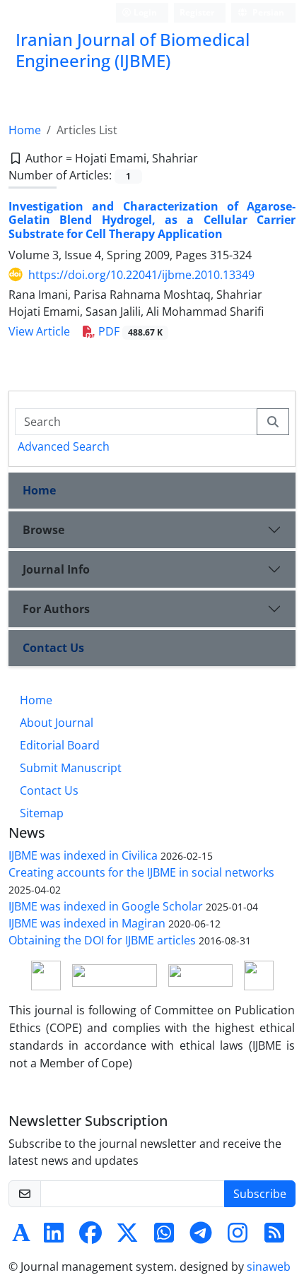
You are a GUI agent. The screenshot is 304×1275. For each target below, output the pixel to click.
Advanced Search (64, 446)
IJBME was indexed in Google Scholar (105, 906)
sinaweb (269, 1266)
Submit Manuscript (71, 768)
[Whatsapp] (164, 1237)
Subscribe (259, 1194)
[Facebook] (90, 1237)
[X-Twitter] (127, 1237)
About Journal (56, 722)
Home (24, 130)
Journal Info (56, 569)
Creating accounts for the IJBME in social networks (141, 872)
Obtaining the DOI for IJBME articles (102, 940)
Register (197, 12)
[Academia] (21, 1237)
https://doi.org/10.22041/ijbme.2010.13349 (141, 275)
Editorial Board (60, 745)
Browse (43, 530)
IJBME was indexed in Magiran (86, 923)
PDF (129, 331)
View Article (39, 331)
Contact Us (53, 648)
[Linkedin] (54, 1237)
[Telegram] (201, 1237)
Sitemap (42, 813)
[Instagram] (238, 1237)
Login (144, 12)
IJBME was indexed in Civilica (83, 855)
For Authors (56, 609)
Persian (267, 12)
